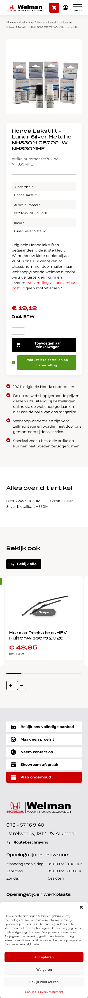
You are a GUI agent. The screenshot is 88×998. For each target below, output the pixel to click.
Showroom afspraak (39, 764)
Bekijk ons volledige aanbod (47, 727)
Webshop (26, 22)
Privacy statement (50, 991)
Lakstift (54, 501)
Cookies (30, 991)
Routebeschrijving (31, 842)
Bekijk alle (27, 564)
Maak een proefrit (37, 739)
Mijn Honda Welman (65, 8)
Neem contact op (37, 752)
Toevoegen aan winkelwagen (48, 345)
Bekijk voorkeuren (44, 982)
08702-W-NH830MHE (26, 501)
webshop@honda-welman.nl (38, 272)
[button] (81, 907)
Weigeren (44, 969)
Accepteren (44, 957)
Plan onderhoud (36, 777)
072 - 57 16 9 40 (25, 825)
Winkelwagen (54, 6)
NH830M (40, 506)
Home (11, 22)
